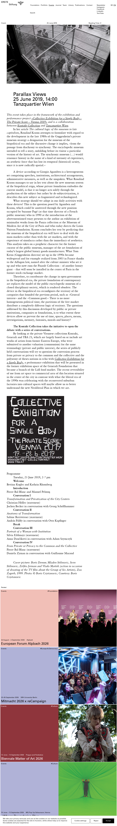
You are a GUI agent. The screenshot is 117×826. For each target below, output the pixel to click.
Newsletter (101, 5)
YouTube (100, 13)
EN (115, 5)
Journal (58, 5)
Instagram (101, 7)
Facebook (100, 9)
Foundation (34, 5)
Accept (108, 821)
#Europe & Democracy (49, 649)
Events (51, 5)
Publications (80, 5)
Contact (89, 5)
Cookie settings (80, 821)
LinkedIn (100, 11)
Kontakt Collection (28, 125)
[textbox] (49, 13)
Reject (96, 821)
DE (112, 5)
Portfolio (44, 5)
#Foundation (53, 591)
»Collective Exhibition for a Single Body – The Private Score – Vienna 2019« (44, 120)
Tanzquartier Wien (57, 125)
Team (65, 5)
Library (71, 5)
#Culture (54, 706)
